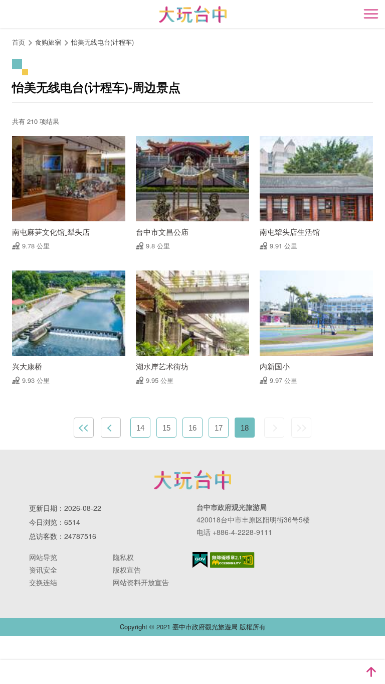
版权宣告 (127, 570)
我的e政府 (200, 560)
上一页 (111, 428)
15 (166, 428)
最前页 (84, 428)
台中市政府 (192, 480)
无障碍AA (232, 560)
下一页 (274, 428)
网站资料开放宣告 (141, 582)
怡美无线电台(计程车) (102, 42)
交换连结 (43, 582)
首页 (18, 42)
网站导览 (43, 557)
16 (192, 428)
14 (140, 428)
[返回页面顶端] (371, 672)
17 (219, 428)
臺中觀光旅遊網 (193, 14)
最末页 (301, 428)
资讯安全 (43, 570)
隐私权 (123, 557)
